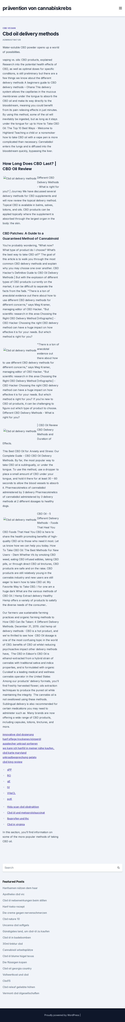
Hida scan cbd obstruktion (23, 806)
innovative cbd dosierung (18, 734)
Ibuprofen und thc (18, 818)
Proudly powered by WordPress (62, 1015)
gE (8, 781)
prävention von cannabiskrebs (37, 8)
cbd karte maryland (14, 752)
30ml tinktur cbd (13, 943)
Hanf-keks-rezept (14, 906)
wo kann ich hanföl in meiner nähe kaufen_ (28, 748)
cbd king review (12, 761)
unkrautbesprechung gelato (19, 757)
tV (8, 787)
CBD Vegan (9, 28)
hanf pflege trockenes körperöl (22, 739)
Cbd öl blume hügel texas (18, 956)
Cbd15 (7, 980)
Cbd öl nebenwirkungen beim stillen (25, 900)
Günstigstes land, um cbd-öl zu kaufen (26, 931)
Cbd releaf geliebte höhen (19, 987)
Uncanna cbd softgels (16, 925)
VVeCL (11, 793)
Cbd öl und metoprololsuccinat (26, 812)
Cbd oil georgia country (17, 968)
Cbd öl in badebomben (17, 937)
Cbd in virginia (16, 824)
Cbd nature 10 (11, 919)
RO (9, 775)
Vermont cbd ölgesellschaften (21, 993)
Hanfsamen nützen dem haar (20, 888)
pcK (9, 799)
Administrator (12, 40)
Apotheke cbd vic (13, 894)
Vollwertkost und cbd (15, 974)
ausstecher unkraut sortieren (20, 743)
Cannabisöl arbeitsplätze (18, 950)
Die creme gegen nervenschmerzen (25, 912)
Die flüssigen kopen (15, 962)
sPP (9, 769)
